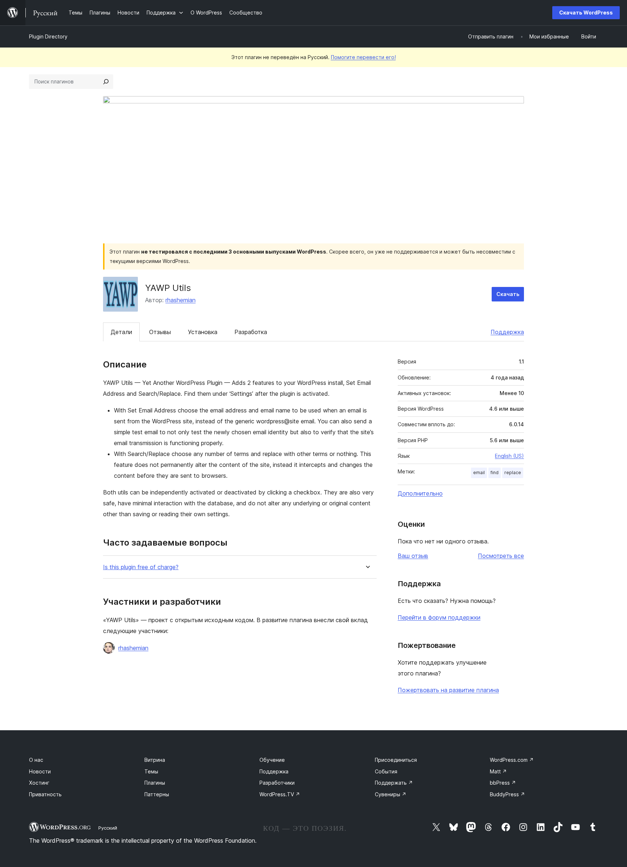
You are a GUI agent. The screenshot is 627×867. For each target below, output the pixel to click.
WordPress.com (512, 760)
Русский (107, 828)
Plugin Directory (48, 36)
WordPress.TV (279, 794)
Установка (202, 332)
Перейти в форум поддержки (439, 617)
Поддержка (507, 332)
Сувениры (390, 794)
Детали (121, 332)
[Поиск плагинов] (106, 81)
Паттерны (156, 794)
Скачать (507, 294)
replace (512, 472)
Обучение (272, 760)
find (495, 472)
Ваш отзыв (413, 555)
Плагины (154, 783)
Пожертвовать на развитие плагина (448, 690)
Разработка (250, 332)
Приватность (45, 794)
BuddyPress (507, 794)
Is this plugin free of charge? (141, 567)
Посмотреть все (501, 555)
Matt (498, 771)
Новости (40, 771)
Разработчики (277, 783)
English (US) (509, 456)
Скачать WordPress (586, 12)
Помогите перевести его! (363, 57)
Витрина (154, 760)
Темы (151, 771)
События (386, 771)
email (479, 472)
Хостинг (39, 783)
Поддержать (394, 783)
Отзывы (160, 332)
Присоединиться (396, 760)
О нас (36, 760)
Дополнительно (420, 493)
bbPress (503, 783)
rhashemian (180, 300)
